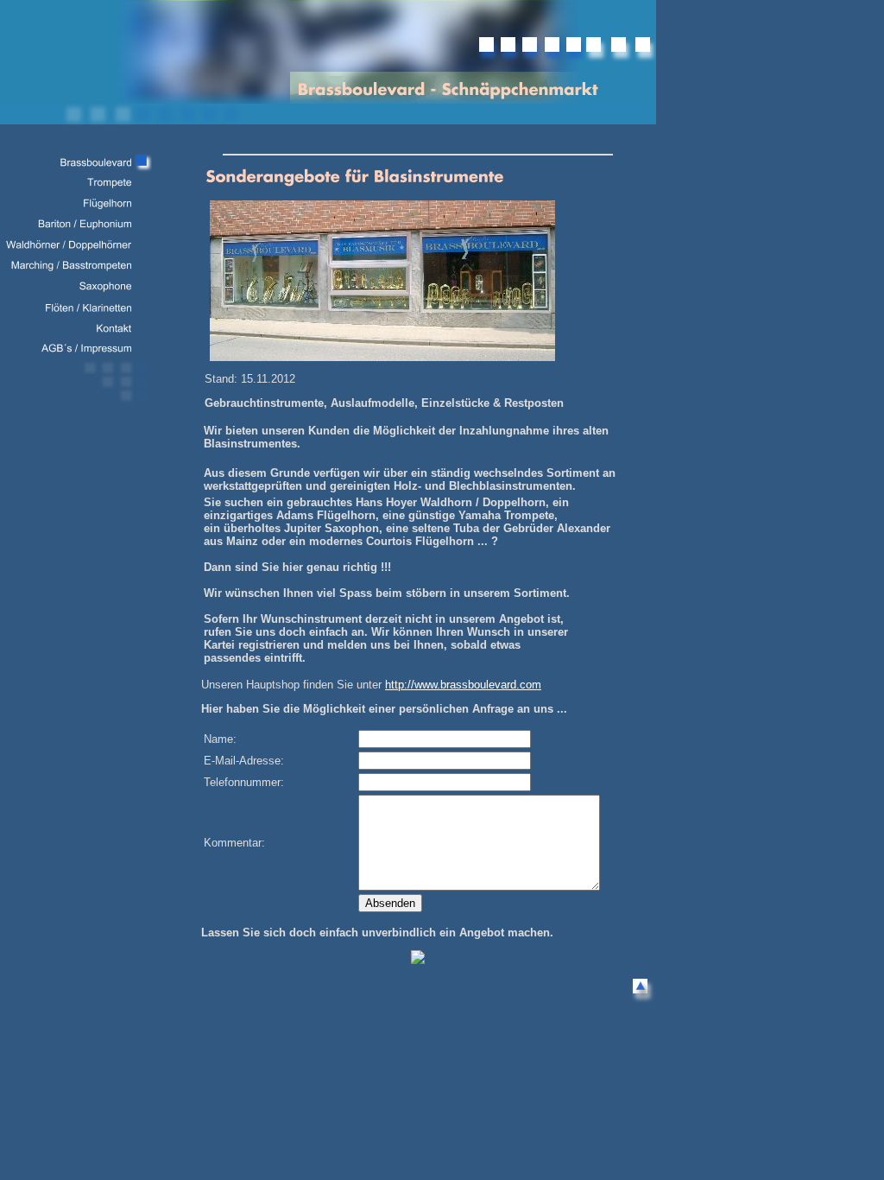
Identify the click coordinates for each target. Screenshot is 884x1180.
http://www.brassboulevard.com (463, 684)
